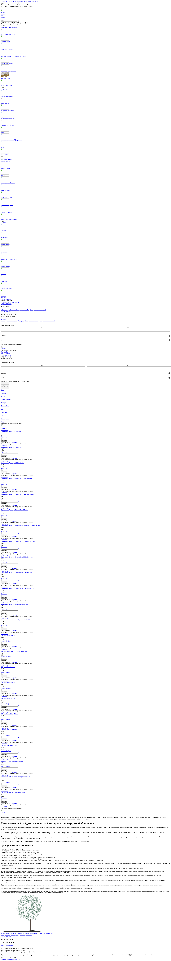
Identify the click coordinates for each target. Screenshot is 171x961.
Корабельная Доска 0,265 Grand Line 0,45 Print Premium (17, 494)
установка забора (47, 933)
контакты (3, 297)
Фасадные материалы (31, 321)
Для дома (21, 321)
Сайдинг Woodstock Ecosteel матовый (12, 761)
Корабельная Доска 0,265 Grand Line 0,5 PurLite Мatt (16, 557)
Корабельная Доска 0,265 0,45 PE (11, 431)
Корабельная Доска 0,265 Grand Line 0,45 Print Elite (16, 478)
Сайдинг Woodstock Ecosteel (9, 745)
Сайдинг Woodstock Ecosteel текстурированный (15, 776)
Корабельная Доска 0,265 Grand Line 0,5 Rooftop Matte (17, 588)
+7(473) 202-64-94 (6, 299)
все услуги (14, 933)
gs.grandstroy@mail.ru (7, 945)
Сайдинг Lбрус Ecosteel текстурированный (14, 651)
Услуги (8, 1)
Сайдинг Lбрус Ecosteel (8, 635)
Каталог (3, 1)
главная (3, 321)
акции (2, 935)
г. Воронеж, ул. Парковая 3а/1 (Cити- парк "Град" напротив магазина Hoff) (23, 310)
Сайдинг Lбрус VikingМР (8, 698)
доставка (12, 935)
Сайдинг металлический (47, 321)
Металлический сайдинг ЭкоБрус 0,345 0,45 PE (15, 620)
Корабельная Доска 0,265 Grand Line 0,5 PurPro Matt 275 (18, 572)
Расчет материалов (16, 1)
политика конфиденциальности (10, 959)
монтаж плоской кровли (34, 933)
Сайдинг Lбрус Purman (8, 682)
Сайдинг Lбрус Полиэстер (9, 729)
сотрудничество (20, 935)
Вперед (8, 806)
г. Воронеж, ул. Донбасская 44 (10, 302)
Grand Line (4, 437)
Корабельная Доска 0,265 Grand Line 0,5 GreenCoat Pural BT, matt (20, 525)
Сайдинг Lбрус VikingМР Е (9, 714)
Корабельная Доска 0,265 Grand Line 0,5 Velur (14, 604)
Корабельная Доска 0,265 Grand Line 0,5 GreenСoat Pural (18, 541)
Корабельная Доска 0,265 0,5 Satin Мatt (12, 463)
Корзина (24, 1)
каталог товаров (12, 321)
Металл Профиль (6, 641)
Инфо (29, 1)
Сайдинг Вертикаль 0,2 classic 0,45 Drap (13, 792)
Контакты (35, 1)
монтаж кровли (22, 933)
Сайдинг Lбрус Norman (8, 667)
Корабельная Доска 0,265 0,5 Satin (11, 447)
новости (7, 935)
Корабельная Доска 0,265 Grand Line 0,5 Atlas (14, 510)
